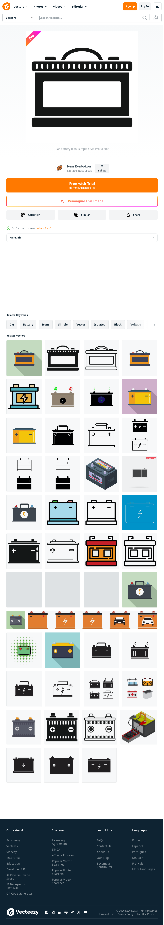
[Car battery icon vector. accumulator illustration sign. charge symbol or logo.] (62, 435)
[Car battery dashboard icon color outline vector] (62, 512)
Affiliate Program (62, 855)
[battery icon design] (101, 650)
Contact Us (102, 846)
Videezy (11, 852)
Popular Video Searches (60, 881)
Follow (102, 170)
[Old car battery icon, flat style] (139, 589)
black (118, 324)
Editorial (77, 6)
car (12, 324)
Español (134, 846)
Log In (145, 6)
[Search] (144, 17)
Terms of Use (106, 916)
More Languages (140, 869)
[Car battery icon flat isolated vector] (139, 358)
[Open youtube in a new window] (85, 916)
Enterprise (13, 858)
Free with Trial (82, 185)
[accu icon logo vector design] (23, 765)
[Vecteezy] (6, 6)
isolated (99, 324)
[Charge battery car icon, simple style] (62, 589)
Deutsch (134, 858)
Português (136, 852)
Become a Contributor (103, 865)
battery (28, 324)
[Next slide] (148, 324)
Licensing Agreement (58, 842)
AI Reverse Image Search (18, 876)
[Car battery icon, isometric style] (101, 474)
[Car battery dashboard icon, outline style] (101, 512)
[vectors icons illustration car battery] (62, 396)
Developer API (15, 869)
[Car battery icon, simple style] (62, 358)
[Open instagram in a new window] (53, 916)
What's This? (44, 228)
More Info (15, 237)
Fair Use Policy (146, 916)
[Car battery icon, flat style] (24, 358)
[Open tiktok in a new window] (72, 916)
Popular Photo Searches (60, 872)
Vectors (19, 6)
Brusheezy (13, 840)
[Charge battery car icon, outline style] (24, 589)
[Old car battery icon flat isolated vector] (24, 512)
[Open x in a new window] (78, 916)
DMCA (55, 849)
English (134, 840)
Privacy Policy (126, 916)
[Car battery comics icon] (24, 650)
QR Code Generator (13, 895)
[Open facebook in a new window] (46, 916)
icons (45, 324)
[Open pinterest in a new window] (66, 916)
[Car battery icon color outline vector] (24, 396)
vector (80, 324)
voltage (135, 324)
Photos (38, 6)
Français (134, 863)
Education (13, 863)
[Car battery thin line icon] (139, 512)
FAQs (98, 840)
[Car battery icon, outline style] (101, 358)
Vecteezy (12, 846)
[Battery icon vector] (139, 689)
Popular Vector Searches (61, 862)
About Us (101, 852)
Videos (57, 6)
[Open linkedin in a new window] (59, 916)
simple (63, 324)
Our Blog (101, 858)
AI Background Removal (16, 886)
